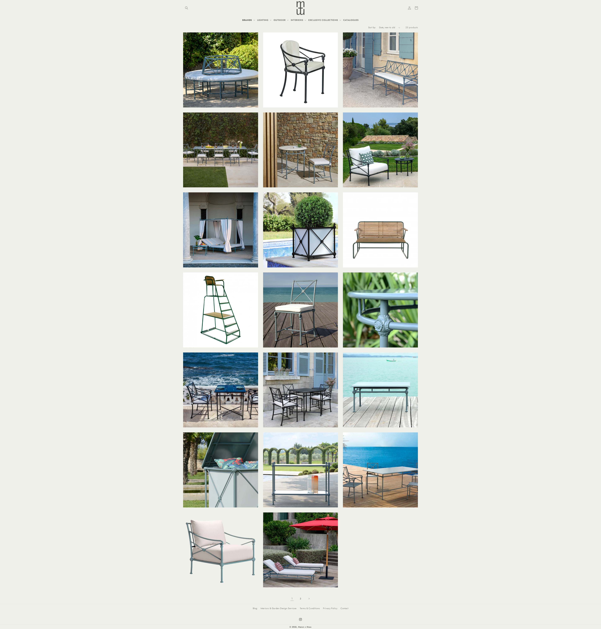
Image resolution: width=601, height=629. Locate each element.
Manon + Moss (304, 627)
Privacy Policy (330, 608)
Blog (255, 608)
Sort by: (372, 27)
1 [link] (292, 598)
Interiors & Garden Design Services (279, 608)
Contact (344, 608)
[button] (186, 8)
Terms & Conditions (310, 608)
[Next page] (309, 598)
